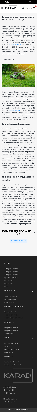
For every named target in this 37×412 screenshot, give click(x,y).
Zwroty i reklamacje (11, 269)
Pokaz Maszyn (9, 352)
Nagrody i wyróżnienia (11, 349)
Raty (5, 287)
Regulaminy (8, 281)
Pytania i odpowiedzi (11, 278)
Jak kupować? (9, 334)
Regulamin (8, 284)
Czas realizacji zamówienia (13, 318)
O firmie (7, 346)
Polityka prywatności (11, 328)
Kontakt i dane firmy (11, 343)
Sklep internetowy (18, 410)
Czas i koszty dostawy (11, 315)
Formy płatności (10, 312)
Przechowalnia (9, 302)
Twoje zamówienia (10, 296)
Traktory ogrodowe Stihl (12, 365)
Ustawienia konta (10, 299)
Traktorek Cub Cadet (11, 362)
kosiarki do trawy (15, 45)
